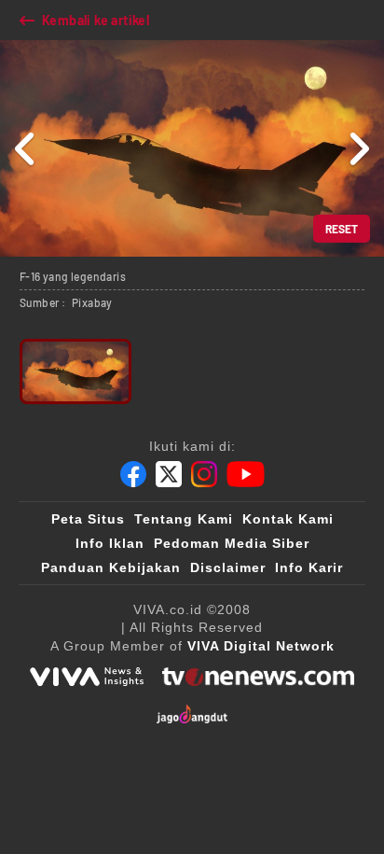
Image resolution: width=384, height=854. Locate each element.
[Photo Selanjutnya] (358, 148)
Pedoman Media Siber (231, 543)
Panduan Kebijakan (111, 567)
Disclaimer (228, 567)
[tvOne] (257, 676)
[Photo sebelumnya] (25, 148)
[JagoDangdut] (192, 714)
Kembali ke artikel (95, 20)
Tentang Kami (183, 518)
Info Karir (309, 567)
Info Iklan (109, 543)
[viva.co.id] (87, 676)
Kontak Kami (288, 518)
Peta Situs (88, 518)
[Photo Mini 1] (75, 371)
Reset (341, 228)
